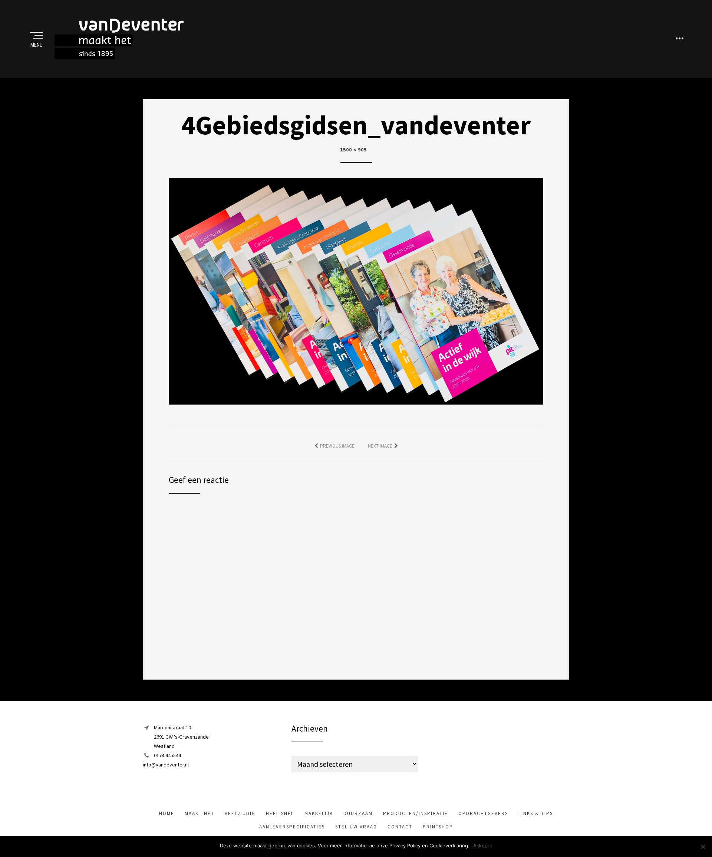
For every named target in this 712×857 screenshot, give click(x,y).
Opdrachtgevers (483, 813)
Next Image (380, 446)
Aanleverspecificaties (292, 827)
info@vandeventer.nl (166, 764)
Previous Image (337, 446)
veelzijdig (240, 813)
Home (166, 813)
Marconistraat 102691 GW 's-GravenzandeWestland (181, 736)
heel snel (280, 813)
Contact (400, 827)
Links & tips (535, 813)
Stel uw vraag (356, 827)
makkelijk (318, 813)
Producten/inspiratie (415, 813)
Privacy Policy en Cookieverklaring (428, 845)
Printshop (438, 827)
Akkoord (482, 845)
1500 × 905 (353, 149)
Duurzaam (358, 813)
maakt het (199, 813)
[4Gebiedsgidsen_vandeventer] (356, 290)
